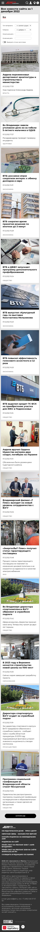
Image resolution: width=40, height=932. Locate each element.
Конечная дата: (8, 38)
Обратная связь (9, 834)
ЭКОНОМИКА (8, 189)
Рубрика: (6, 30)
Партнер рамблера (20, 921)
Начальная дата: (8, 34)
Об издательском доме (12, 831)
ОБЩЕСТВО (7, 280)
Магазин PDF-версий (27, 834)
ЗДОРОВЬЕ (7, 143)
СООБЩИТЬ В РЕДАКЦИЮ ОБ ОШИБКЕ (18, 854)
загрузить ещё (20, 816)
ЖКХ (4, 574)
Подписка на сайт (10, 842)
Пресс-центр (30, 831)
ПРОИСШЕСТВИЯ (10, 747)
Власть (6, 93)
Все (4, 17)
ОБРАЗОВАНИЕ (9, 681)
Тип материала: (8, 25)
